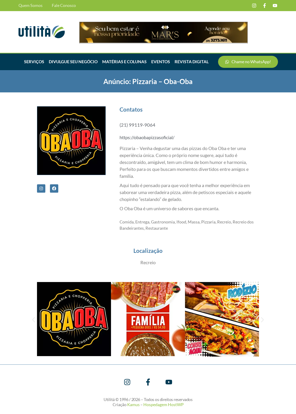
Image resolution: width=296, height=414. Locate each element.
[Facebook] (54, 188)
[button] (33, 319)
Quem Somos (30, 5)
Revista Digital (192, 61)
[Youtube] (275, 5)
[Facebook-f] (264, 5)
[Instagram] (254, 5)
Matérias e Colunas (124, 61)
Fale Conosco (64, 5)
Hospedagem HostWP (163, 404)
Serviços (34, 61)
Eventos (160, 61)
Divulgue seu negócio (73, 61)
